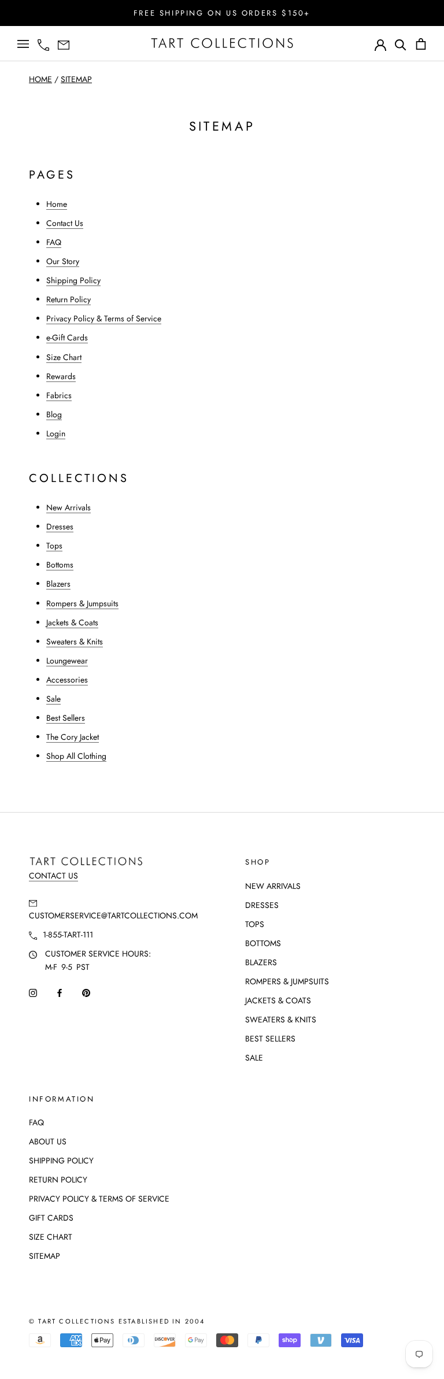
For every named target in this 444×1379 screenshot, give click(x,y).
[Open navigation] (23, 44)
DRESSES (262, 905)
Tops (54, 545)
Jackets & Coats (72, 622)
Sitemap (76, 79)
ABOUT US (47, 1141)
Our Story (62, 261)
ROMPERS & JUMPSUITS (287, 981)
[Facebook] (60, 992)
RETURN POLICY (58, 1179)
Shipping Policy (73, 280)
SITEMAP (44, 1256)
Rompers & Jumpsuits (82, 603)
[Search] (400, 44)
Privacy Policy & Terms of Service (103, 318)
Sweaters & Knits (74, 641)
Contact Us (64, 223)
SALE (254, 1057)
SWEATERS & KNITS (280, 1019)
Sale (53, 699)
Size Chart (64, 357)
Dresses (59, 526)
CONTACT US (53, 875)
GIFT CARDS (51, 1218)
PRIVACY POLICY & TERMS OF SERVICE (99, 1198)
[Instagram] (33, 992)
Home (40, 79)
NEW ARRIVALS (273, 886)
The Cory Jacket (72, 737)
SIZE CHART (50, 1237)
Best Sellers (65, 718)
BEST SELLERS (270, 1038)
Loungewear (67, 660)
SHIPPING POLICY (61, 1160)
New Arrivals (68, 507)
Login (55, 433)
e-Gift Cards (67, 337)
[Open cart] (421, 44)
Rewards (61, 376)
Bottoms (59, 564)
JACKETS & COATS (278, 1000)
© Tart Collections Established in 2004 (117, 1321)
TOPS (254, 924)
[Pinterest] (86, 992)
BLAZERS (261, 962)
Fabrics (59, 395)
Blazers (58, 584)
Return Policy (68, 299)
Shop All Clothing (76, 756)
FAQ (53, 242)
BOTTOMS (263, 943)
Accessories (67, 679)
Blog (54, 414)
